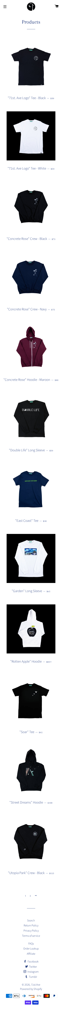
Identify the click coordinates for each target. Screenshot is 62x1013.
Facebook (33, 962)
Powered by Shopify (31, 989)
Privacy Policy (31, 931)
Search (31, 921)
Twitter (33, 967)
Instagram (33, 972)
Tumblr (32, 977)
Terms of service (31, 936)
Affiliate (31, 954)
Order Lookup (31, 949)
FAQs (31, 944)
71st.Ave (35, 985)
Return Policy (31, 926)
